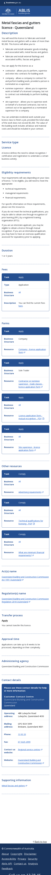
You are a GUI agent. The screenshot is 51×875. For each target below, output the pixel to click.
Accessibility (9, 858)
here (21, 306)
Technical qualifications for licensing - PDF (31, 522)
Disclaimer (30, 853)
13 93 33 (22, 734)
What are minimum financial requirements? (31, 554)
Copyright (17, 853)
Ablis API (7, 863)
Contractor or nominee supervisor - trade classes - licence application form (31, 384)
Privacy (22, 858)
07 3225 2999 (24, 742)
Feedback (7, 868)
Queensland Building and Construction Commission (31, 761)
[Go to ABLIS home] (16, 11)
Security (33, 858)
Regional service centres (30, 749)
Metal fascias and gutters (14, 785)
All (20, 292)
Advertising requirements (31, 492)
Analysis (33, 863)
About (5, 853)
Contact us (20, 863)
